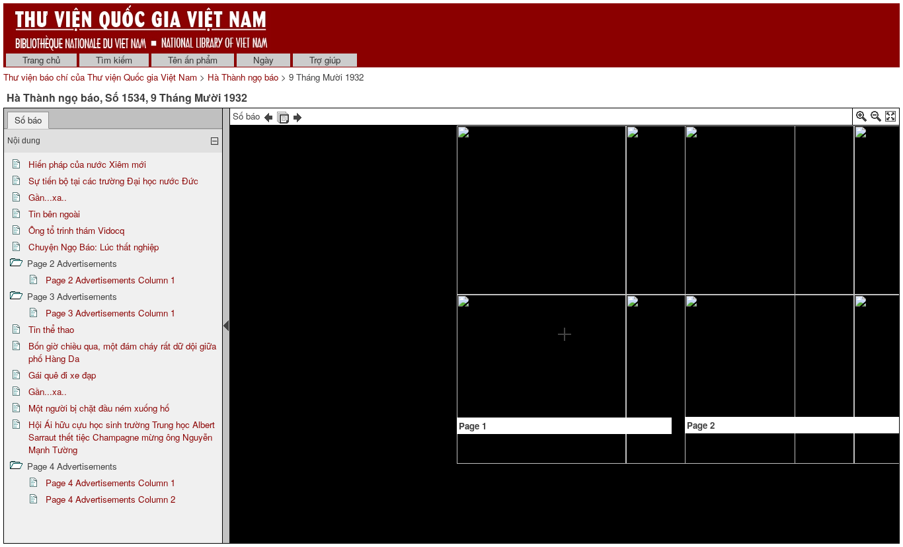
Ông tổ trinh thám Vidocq (76, 230)
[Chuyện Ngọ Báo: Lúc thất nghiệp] (638, 169)
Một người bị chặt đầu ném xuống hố (98, 408)
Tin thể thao (51, 329)
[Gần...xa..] (533, 299)
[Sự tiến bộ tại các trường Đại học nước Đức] (533, 168)
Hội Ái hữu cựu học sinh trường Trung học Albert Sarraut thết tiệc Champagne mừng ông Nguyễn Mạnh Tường (121, 437)
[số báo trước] (268, 116)
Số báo (28, 120)
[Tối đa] (890, 118)
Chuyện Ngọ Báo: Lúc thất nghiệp (93, 246)
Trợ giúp (324, 60)
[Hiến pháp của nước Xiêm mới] (490, 170)
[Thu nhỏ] (876, 118)
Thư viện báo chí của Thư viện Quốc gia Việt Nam (100, 77)
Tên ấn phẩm (192, 60)
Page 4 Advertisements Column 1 (110, 482)
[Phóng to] (861, 118)
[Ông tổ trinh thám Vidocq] (576, 275)
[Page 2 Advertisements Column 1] (795, 158)
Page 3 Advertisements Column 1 (110, 313)
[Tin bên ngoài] (562, 166)
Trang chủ (41, 60)
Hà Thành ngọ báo (243, 77)
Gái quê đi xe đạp (62, 375)
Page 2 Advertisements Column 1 (110, 280)
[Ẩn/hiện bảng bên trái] (226, 325)
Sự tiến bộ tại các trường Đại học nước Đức (113, 180)
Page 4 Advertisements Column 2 (110, 499)
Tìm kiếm (114, 60)
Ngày (263, 60)
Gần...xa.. (47, 197)
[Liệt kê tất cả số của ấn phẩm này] (283, 116)
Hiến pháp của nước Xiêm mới (87, 164)
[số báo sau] (297, 116)
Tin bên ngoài (54, 213)
